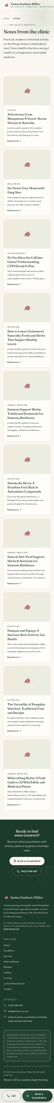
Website (7, 1079)
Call (13, 1095)
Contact (8, 988)
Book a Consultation (29, 861)
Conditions (9, 950)
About (7, 945)
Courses (8, 978)
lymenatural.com (11, 929)
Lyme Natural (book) (14, 983)
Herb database (11, 961)
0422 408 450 (29, 871)
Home (6, 18)
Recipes (8, 967)
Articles (8, 972)
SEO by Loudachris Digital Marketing (31, 1079)
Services (8, 956)
